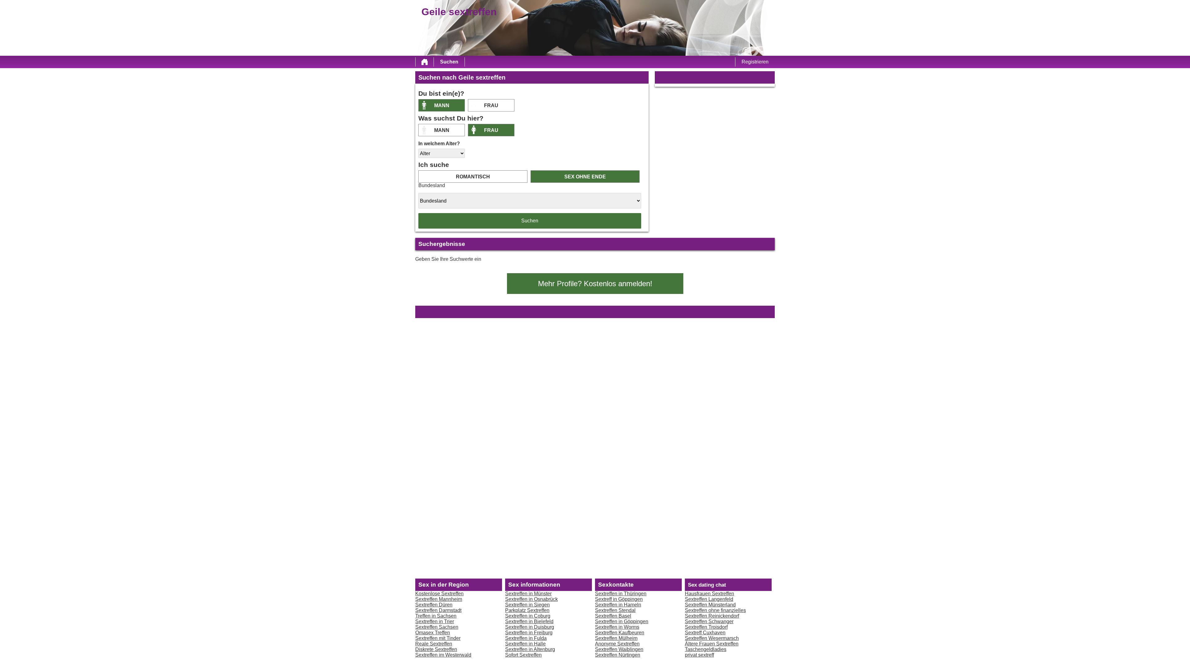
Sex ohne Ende (585, 176)
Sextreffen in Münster (528, 593)
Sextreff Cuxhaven (705, 632)
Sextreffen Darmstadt (438, 610)
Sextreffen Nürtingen (617, 655)
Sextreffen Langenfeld (709, 599)
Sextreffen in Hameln (618, 604)
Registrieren (755, 61)
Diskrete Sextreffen (436, 649)
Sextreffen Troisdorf (706, 627)
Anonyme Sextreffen (617, 643)
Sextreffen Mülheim (616, 638)
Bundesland (431, 185)
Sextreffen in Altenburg (530, 649)
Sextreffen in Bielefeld (529, 621)
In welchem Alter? (439, 143)
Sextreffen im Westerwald (443, 655)
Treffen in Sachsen (435, 616)
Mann (441, 105)
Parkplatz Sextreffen (527, 610)
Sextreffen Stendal (615, 610)
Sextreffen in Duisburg (529, 627)
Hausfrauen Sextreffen (709, 593)
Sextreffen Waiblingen (619, 649)
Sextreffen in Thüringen (620, 593)
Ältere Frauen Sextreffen (711, 643)
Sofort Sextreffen (523, 655)
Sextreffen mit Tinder (438, 638)
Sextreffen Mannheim (438, 599)
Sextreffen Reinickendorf (712, 616)
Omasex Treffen (432, 632)
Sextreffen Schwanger (709, 621)
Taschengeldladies (705, 649)
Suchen (449, 61)
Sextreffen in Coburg (527, 616)
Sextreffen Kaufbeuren (619, 632)
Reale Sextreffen (433, 643)
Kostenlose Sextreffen (439, 593)
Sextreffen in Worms (617, 627)
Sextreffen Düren (433, 604)
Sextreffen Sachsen (436, 627)
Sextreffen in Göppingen (621, 621)
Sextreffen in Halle (525, 643)
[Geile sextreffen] (425, 62)
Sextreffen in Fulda (526, 638)
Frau (491, 105)
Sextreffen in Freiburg (529, 632)
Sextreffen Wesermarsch (712, 638)
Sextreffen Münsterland (710, 604)
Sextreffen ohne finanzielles (715, 610)
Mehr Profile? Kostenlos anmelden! (595, 283)
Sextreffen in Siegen (527, 604)
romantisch (473, 176)
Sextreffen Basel (613, 616)
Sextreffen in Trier (434, 621)
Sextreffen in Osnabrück (531, 599)
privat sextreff (699, 655)
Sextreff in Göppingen (619, 599)
